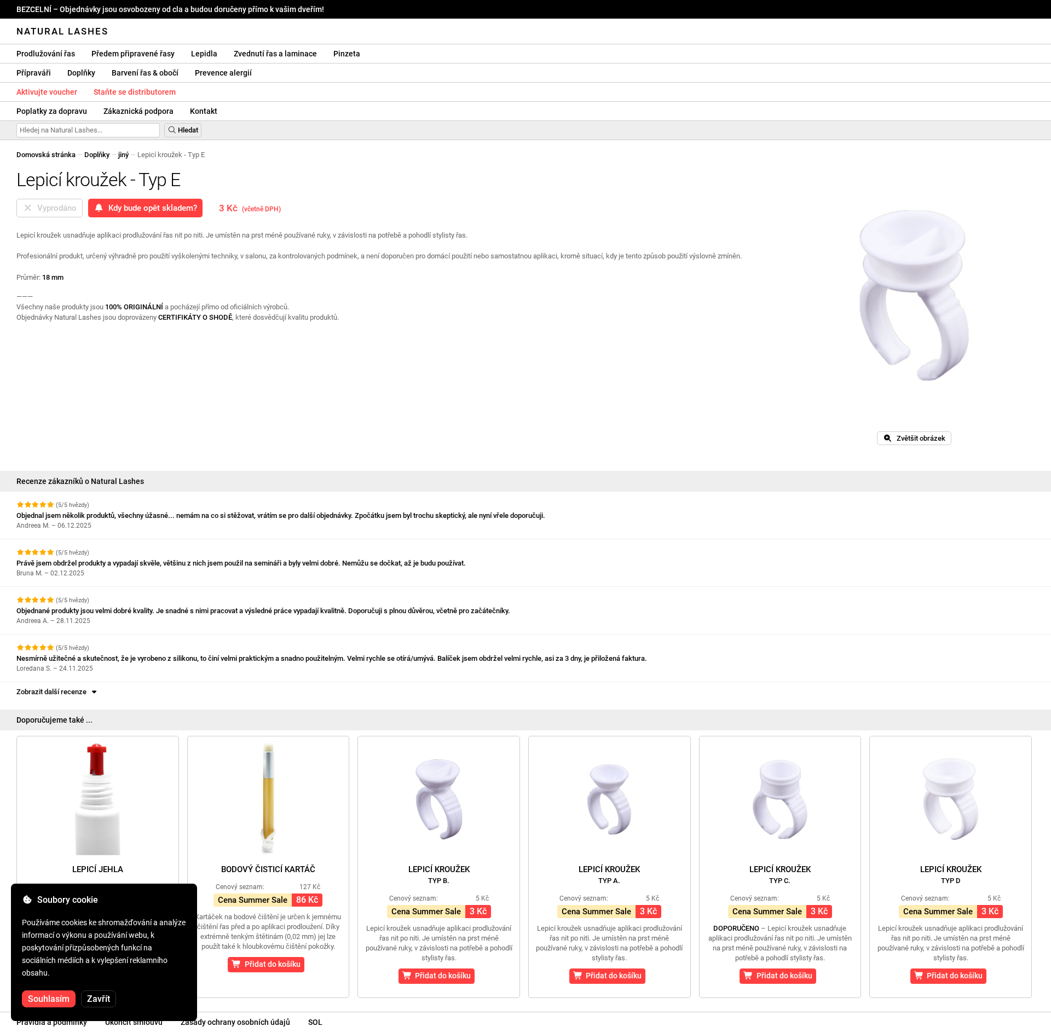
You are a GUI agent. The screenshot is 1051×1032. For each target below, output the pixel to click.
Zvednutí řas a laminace (275, 53)
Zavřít (98, 999)
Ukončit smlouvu (134, 1022)
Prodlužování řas (45, 53)
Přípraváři (33, 72)
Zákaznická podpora (138, 111)
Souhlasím (49, 999)
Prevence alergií (223, 72)
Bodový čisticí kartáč (268, 869)
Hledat (187, 130)
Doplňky (81, 72)
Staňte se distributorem (135, 92)
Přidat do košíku (271, 964)
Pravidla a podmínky (51, 1022)
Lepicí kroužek (439, 874)
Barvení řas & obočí (145, 72)
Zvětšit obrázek (918, 438)
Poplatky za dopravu (51, 111)
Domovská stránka (46, 155)
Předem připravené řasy (133, 53)
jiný (123, 155)
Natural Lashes (62, 31)
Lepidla (204, 53)
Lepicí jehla (97, 869)
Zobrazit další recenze (53, 692)
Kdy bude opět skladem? (150, 208)
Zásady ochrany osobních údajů (235, 1022)
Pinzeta (346, 53)
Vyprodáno (55, 208)
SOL (315, 1022)
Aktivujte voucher (46, 92)
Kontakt (203, 111)
